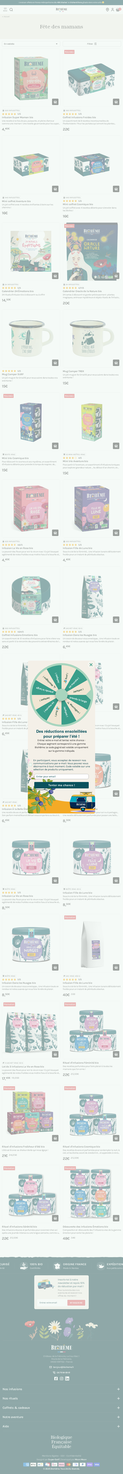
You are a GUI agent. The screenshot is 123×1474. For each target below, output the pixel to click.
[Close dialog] (91, 664)
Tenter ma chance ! (61, 785)
